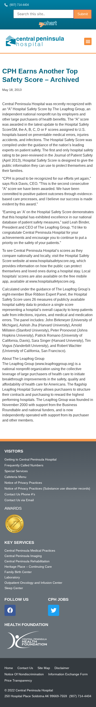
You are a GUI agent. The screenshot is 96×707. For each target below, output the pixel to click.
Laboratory (12, 577)
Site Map (44, 668)
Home (8, 668)
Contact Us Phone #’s (19, 494)
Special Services (16, 471)
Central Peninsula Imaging (23, 556)
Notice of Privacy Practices (23, 482)
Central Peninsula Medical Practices (29, 550)
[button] (88, 41)
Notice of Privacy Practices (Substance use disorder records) (47, 488)
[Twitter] (53, 610)
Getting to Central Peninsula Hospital (30, 459)
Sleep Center (13, 588)
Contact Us (25, 668)
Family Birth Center (18, 572)
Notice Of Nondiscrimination (24, 674)
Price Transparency (18, 680)
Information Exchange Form (68, 674)
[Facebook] (10, 610)
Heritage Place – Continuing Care (28, 566)
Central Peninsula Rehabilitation (27, 561)
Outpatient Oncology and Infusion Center (33, 582)
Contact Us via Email (19, 500)
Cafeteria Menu (15, 477)
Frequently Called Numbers (23, 465)
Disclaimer (61, 668)
